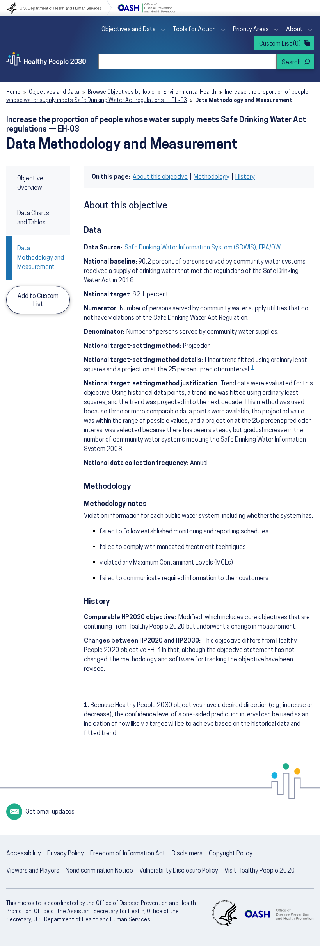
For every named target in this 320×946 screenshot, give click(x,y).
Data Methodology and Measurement (40, 258)
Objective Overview (30, 183)
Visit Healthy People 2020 (259, 871)
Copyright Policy (230, 854)
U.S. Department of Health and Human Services (59, 8)
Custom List (280, 44)
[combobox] (187, 61)
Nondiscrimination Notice (99, 871)
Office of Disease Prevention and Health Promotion (146, 8)
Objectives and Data (128, 30)
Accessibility (23, 854)
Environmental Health (189, 92)
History (245, 177)
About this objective (160, 177)
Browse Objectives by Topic (121, 92)
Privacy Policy (65, 854)
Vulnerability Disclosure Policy (178, 871)
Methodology (211, 177)
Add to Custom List (38, 300)
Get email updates (50, 812)
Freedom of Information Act (127, 854)
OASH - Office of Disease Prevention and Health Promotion (279, 914)
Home (13, 92)
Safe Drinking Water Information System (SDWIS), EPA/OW (202, 248)
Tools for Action (194, 30)
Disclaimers (187, 854)
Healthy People (46, 58)
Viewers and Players (32, 871)
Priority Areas (251, 30)
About (294, 30)
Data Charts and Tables (33, 218)
